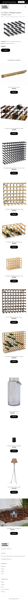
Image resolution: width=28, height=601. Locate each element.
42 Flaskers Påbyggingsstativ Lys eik (14, 209)
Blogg (2, 582)
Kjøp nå (5, 50)
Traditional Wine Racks (16, 41)
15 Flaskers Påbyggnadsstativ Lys (14, 242)
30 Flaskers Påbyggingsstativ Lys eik (14, 276)
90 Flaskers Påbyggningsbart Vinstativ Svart (14, 168)
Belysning (3, 566)
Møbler (2, 571)
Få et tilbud (21, 1)
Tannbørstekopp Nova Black (14, 446)
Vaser (2, 573)
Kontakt (3, 584)
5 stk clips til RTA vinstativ (14, 87)
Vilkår (2, 586)
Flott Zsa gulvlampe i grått (14, 487)
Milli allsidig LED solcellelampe (14, 528)
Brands (8, 41)
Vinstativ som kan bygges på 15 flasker (14, 128)
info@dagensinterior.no (6, 559)
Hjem (2, 16)
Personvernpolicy (5, 589)
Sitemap (3, 591)
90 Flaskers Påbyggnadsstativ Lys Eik (14, 356)
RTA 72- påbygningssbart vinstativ (14, 317)
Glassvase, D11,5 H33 (14, 411)
